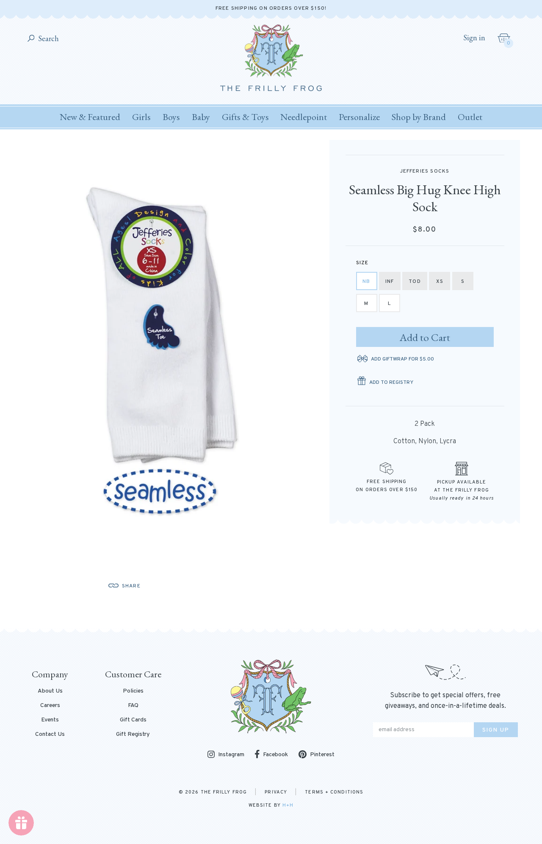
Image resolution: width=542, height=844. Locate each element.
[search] (31, 39)
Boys (171, 117)
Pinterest (322, 754)
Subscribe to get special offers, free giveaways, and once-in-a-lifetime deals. (445, 700)
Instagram (231, 755)
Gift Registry (133, 735)
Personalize (359, 117)
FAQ (133, 706)
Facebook (275, 754)
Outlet (470, 117)
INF (389, 281)
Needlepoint (303, 117)
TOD (415, 281)
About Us (50, 691)
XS (439, 281)
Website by (271, 805)
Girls (141, 117)
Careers (50, 706)
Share (131, 586)
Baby (201, 117)
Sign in (474, 38)
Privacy (276, 792)
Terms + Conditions (334, 792)
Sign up (495, 730)
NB (366, 281)
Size (362, 262)
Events (50, 720)
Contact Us (50, 735)
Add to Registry (391, 382)
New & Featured (90, 117)
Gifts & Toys (245, 117)
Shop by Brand (419, 117)
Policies (133, 691)
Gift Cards (133, 720)
